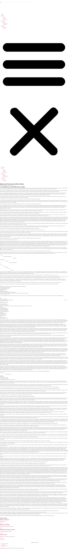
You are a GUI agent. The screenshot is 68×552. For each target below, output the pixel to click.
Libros (2, 20)
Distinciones (3, 21)
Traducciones (5, 19)
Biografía (3, 15)
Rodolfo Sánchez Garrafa (7, 529)
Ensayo (4, 170)
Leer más (1, 523)
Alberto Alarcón (4, 519)
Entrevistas (4, 27)
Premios (4, 22)
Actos (2, 25)
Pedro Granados (5, 524)
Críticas (4, 28)
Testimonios (3, 26)
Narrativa (4, 171)
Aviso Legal (3, 544)
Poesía (4, 169)
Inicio (2, 14)
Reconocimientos (5, 23)
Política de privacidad (5, 543)
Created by (6, 549)
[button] (34, 97)
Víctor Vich (3, 534)
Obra (2, 168)
